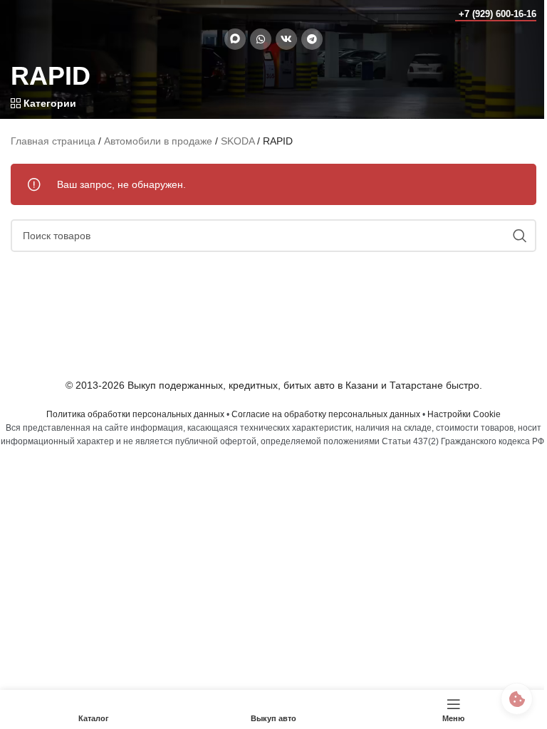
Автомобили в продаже (158, 141)
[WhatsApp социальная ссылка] (260, 39)
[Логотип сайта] (39, 13)
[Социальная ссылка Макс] (235, 39)
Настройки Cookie (464, 414)
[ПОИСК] (520, 235)
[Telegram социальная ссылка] (312, 39)
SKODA (237, 141)
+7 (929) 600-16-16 (497, 14)
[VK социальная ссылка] (286, 39)
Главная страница (53, 141)
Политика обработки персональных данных (135, 414)
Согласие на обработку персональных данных (325, 414)
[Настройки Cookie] (517, 699)
